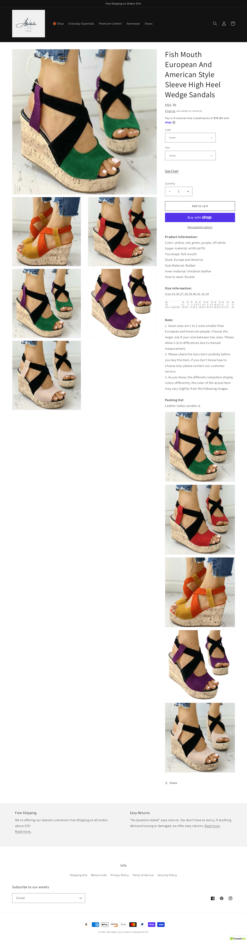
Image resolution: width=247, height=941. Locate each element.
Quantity (170, 183)
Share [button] (173, 783)
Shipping (170, 111)
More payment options (200, 227)
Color (168, 129)
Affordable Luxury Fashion (119, 932)
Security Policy (167, 875)
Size (167, 147)
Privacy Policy (120, 875)
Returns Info (99, 875)
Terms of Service (143, 875)
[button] (215, 23)
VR (146, 932)
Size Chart (171, 171)
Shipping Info (78, 875)
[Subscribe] (80, 898)
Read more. (23, 831)
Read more (212, 826)
